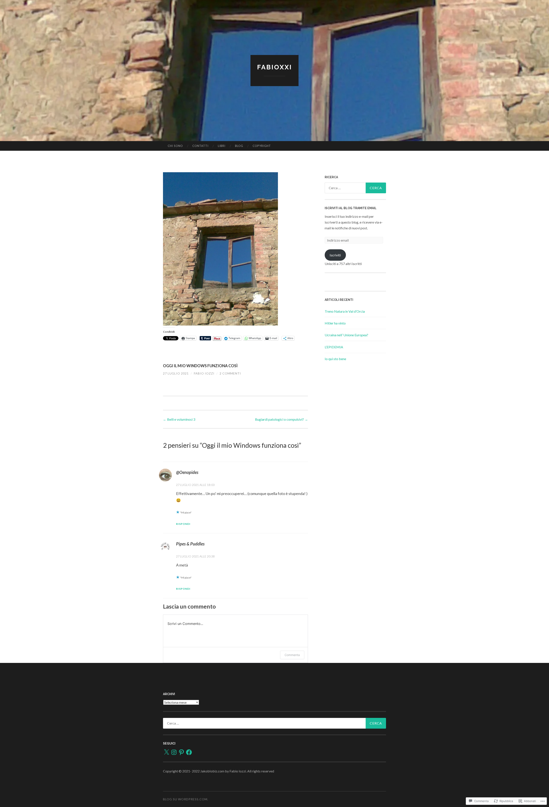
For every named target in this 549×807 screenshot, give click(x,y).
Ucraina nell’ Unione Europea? (346, 335)
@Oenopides (187, 472)
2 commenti (230, 373)
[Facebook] (189, 752)
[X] (166, 752)
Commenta (292, 655)
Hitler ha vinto (335, 323)
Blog (239, 146)
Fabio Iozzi (204, 373)
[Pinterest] (181, 752)
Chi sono (175, 146)
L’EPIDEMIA (334, 347)
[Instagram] (173, 752)
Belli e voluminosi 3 (179, 419)
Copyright (262, 146)
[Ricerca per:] (355, 188)
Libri (221, 146)
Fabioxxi (274, 67)
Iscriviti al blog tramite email (351, 208)
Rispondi (183, 523)
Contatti (200, 146)
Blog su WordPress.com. (185, 799)
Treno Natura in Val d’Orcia (345, 311)
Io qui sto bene (335, 359)
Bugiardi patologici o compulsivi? (281, 419)
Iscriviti (335, 255)
